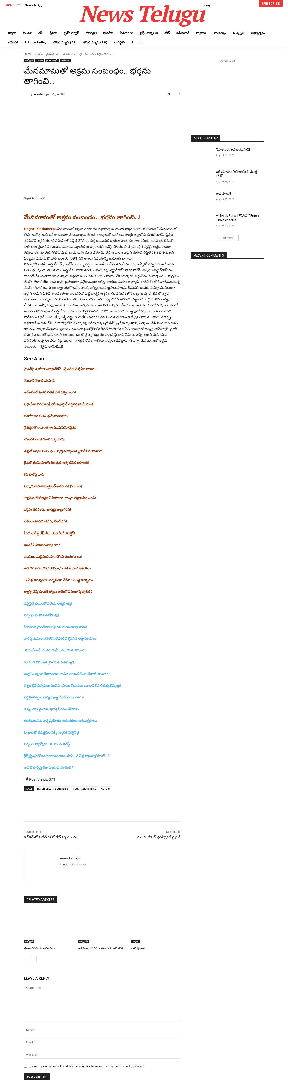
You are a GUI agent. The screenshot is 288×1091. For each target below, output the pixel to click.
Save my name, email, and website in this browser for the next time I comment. (87, 1066)
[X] (66, 105)
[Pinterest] (76, 105)
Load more (226, 238)
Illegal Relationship (84, 788)
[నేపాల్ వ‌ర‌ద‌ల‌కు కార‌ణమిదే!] (48, 926)
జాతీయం (65, 60)
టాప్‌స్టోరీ (29, 60)
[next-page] (34, 959)
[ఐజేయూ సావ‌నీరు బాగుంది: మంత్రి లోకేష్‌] (102, 926)
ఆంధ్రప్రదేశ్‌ (83, 941)
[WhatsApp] (87, 105)
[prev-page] (26, 959)
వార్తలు (39, 54)
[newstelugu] (27, 94)
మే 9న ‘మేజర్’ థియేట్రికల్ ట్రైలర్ (158, 837)
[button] (34, 5)
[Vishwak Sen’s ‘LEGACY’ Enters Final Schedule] (202, 221)
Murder (105, 788)
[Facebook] (56, 105)
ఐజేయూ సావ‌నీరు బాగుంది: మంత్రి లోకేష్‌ (101, 948)
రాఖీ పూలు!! (138, 948)
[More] (98, 105)
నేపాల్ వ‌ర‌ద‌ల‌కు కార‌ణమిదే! (39, 948)
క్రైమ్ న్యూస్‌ (52, 54)
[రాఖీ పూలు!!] (155, 926)
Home (28, 54)
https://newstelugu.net (73, 864)
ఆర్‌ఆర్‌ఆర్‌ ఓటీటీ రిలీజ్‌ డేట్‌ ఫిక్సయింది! (50, 837)
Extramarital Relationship (52, 788)
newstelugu (41, 94)
